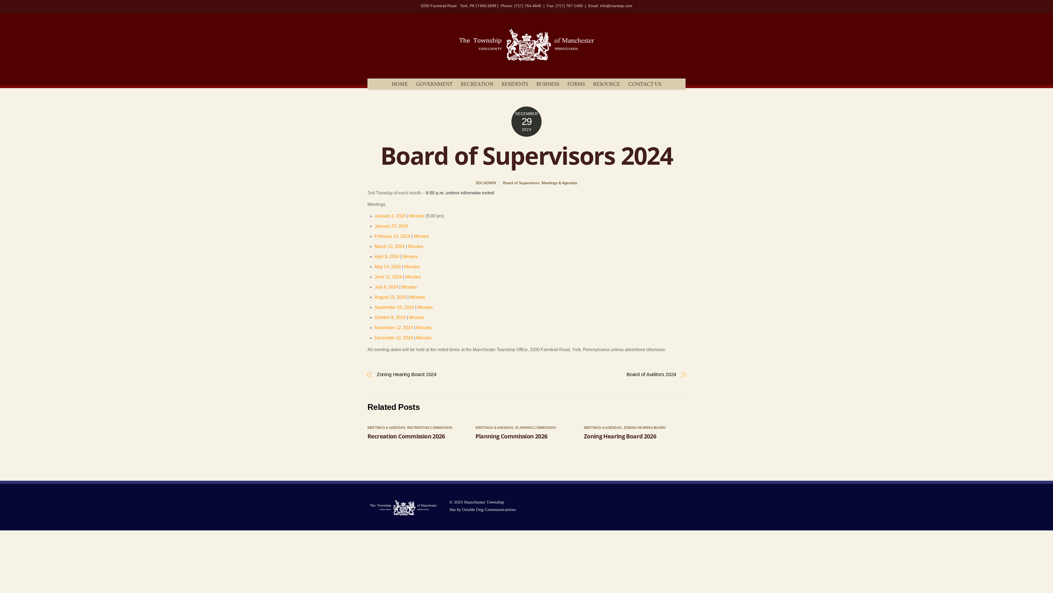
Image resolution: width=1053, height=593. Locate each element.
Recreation (477, 84)
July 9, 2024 (386, 287)
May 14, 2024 (388, 266)
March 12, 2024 (390, 246)
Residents (515, 84)
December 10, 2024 (394, 337)
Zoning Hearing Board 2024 (407, 374)
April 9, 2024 (387, 256)
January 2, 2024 (390, 216)
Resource (606, 84)
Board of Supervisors (521, 183)
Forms (576, 84)
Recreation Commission (429, 428)
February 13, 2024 (392, 236)
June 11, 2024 (388, 277)
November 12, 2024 (394, 327)
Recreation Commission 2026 (406, 436)
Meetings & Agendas (559, 183)
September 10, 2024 (394, 307)
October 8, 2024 (390, 317)
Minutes (416, 216)
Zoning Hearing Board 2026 (620, 436)
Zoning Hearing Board (645, 428)
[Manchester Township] (526, 60)
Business (547, 84)
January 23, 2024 (391, 226)
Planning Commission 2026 (511, 436)
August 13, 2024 (390, 297)
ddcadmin (486, 183)
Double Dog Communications (489, 509)
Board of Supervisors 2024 (526, 155)
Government (434, 84)
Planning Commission (535, 428)
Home (400, 84)
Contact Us (644, 84)
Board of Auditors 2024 (651, 374)
